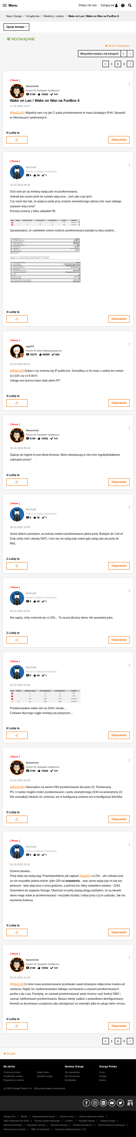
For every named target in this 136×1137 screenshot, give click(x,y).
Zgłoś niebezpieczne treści (16, 1121)
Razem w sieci (67, 1116)
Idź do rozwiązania (118, 45)
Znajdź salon (43, 1072)
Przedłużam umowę (13, 1076)
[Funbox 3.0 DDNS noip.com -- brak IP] (130, 53)
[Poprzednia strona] (105, 64)
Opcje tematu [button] (15, 26)
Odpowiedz (119, 139)
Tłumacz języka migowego (47, 1121)
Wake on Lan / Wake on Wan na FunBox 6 (45, 100)
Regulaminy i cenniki (14, 1080)
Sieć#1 (24, 1116)
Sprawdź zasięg (44, 1076)
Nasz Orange (14, 16)
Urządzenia (32, 16)
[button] (129, 84)
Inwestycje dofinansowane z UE (70, 1129)
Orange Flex (9, 1116)
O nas (102, 1072)
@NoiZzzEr (17, 112)
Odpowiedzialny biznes (43, 1116)
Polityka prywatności (83, 1125)
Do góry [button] (11, 1053)
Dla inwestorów (72, 1076)
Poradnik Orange (86, 1121)
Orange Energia (107, 1121)
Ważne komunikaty (13, 1125)
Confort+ (69, 1121)
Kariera (102, 1080)
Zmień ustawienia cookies (91, 1116)
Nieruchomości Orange (15, 1129)
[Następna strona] (130, 64)
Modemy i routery (54, 16)
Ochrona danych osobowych (111, 1125)
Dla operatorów (72, 1072)
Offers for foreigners (40, 1129)
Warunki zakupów (59, 1125)
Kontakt (102, 1076)
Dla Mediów (70, 1080)
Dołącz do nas (88, 5)
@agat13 (85, 875)
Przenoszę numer (12, 1072)
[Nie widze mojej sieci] (124, 53)
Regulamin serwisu (36, 1125)
